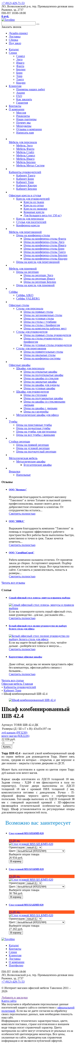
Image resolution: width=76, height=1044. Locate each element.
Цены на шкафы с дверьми (40, 408)
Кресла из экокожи (35, 208)
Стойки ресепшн (19, 441)
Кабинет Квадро (26, 185)
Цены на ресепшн (27, 271)
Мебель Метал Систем (30, 165)
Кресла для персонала (30, 218)
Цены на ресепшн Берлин (40, 281)
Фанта (20, 66)
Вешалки (14, 471)
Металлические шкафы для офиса (37, 414)
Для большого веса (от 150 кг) (42, 215)
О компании (16, 109)
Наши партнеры (26, 119)
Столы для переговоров (31, 348)
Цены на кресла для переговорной (38, 261)
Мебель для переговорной (25, 232)
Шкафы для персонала (30, 368)
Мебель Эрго (24, 145)
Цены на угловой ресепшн (33, 448)
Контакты (15, 106)
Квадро (20, 82)
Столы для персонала (29, 308)
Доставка (14, 958)
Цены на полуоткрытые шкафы (43, 375)
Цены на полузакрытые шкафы (43, 398)
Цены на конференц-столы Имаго (45, 245)
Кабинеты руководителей (25, 172)
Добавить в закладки (14, 997)
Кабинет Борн (25, 178)
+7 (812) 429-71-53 (13, 3)
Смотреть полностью (22, 513)
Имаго (20, 62)
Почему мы (23, 122)
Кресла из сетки (34, 205)
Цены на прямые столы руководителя (47, 335)
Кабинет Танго (25, 175)
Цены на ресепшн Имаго (39, 278)
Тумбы (13, 421)
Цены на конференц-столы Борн (44, 248)
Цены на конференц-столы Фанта (45, 238)
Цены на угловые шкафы (39, 388)
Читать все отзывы (13, 582)
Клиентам (15, 86)
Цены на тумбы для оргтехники (36, 431)
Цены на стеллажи (35, 395)
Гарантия (22, 102)
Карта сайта (8, 1000)
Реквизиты (23, 116)
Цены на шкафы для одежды (42, 385)
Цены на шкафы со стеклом (41, 378)
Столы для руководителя (31, 331)
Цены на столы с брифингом (42, 325)
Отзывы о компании (29, 129)
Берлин (20, 69)
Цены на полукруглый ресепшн (36, 451)
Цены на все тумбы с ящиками (35, 434)
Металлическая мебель (23, 458)
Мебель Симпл (25, 155)
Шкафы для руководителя (32, 391)
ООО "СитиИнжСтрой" (21, 552)
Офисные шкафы (19, 365)
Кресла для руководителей (33, 198)
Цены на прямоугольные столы (43, 351)
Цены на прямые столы (38, 311)
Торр (19, 76)
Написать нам (25, 132)
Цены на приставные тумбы (34, 424)
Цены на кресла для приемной (35, 285)
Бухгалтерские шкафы (38, 464)
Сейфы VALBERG (28, 298)
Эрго (19, 59)
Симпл (20, 56)
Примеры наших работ (30, 89)
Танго (20, 79)
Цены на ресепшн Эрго (38, 275)
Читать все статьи (12, 680)
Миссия (21, 112)
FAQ (19, 96)
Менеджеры (23, 125)
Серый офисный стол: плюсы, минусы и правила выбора (39, 597)
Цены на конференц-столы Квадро (45, 258)
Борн (19, 72)
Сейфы (13, 291)
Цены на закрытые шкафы (40, 381)
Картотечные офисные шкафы (25, 656)
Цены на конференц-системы (42, 358)
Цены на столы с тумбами (40, 321)
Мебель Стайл (25, 152)
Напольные (23, 474)
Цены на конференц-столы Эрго (44, 242)
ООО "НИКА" (17, 521)
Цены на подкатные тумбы (33, 428)
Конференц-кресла (28, 225)
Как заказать (24, 99)
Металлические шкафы (30, 461)
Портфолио (16, 965)
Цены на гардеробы (36, 411)
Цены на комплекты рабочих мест (45, 328)
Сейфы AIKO (24, 295)
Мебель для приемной (23, 268)
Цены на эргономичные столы (43, 315)
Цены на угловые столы (39, 318)
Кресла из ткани (34, 202)
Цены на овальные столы (40, 355)
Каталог (14, 49)
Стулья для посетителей (31, 222)
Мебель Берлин (26, 162)
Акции (20, 92)
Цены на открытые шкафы (40, 371)
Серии (13, 52)
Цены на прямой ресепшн (32, 444)
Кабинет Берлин (26, 188)
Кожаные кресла (34, 212)
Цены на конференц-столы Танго (45, 252)
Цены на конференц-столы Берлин (45, 255)
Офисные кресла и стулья (25, 195)
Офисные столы (19, 305)
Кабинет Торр (25, 182)
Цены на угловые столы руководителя (48, 345)
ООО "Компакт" (18, 489)
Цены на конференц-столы (33, 235)
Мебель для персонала (23, 142)
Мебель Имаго (25, 158)
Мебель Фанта (25, 148)
